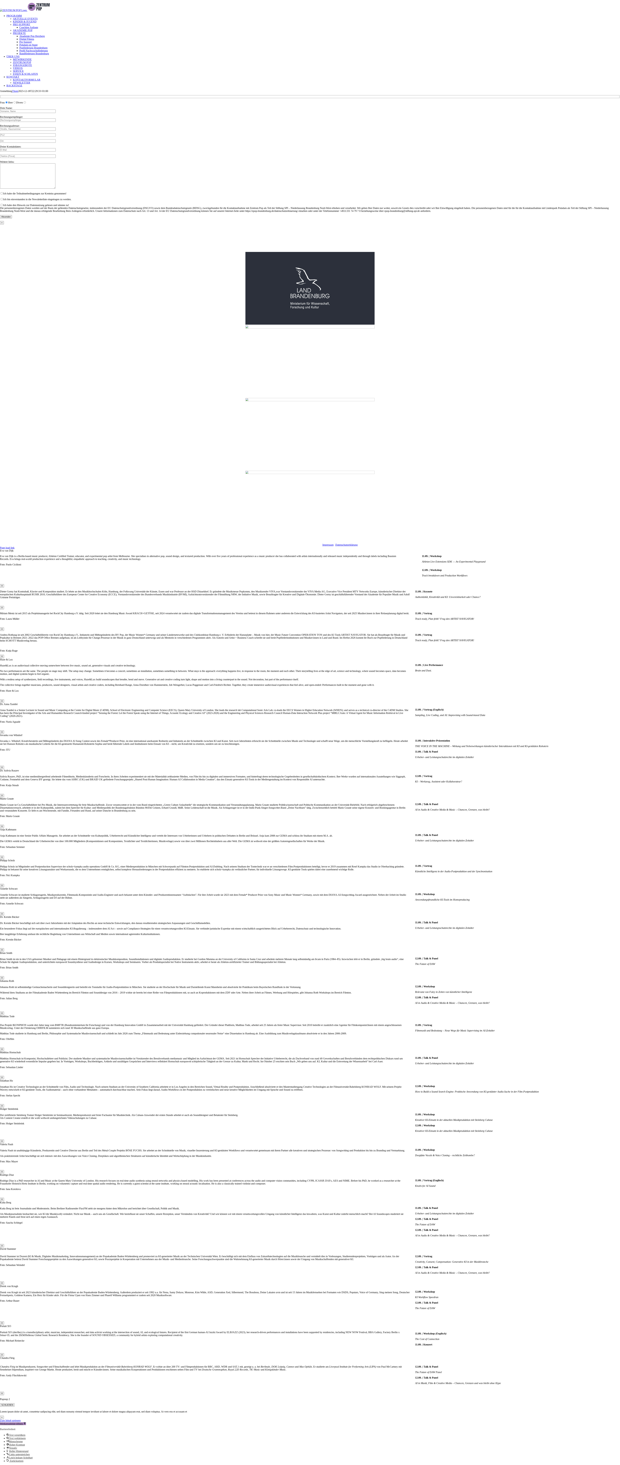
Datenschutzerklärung (346, 544)
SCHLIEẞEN (7, 1405)
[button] (13, 1423)
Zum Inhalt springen (10, 1420)
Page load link (7, 547)
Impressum (328, 544)
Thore (15, 91)
